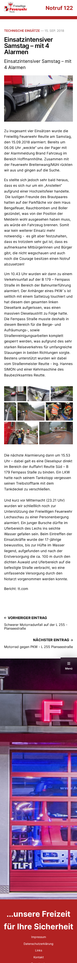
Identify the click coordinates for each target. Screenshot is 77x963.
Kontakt (38, 957)
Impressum (38, 937)
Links (38, 950)
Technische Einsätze (22, 31)
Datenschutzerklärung (38, 943)
